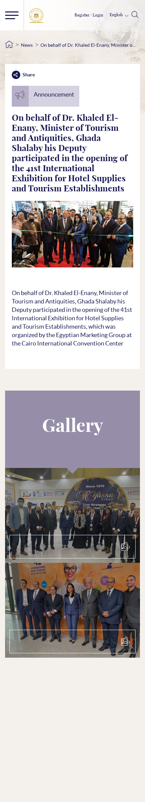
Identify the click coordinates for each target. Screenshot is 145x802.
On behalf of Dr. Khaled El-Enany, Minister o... (88, 45)
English (117, 15)
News (27, 45)
